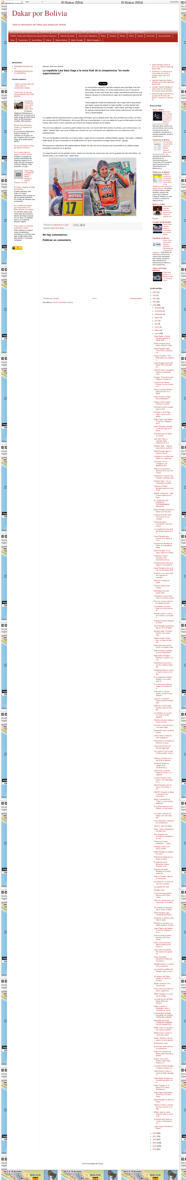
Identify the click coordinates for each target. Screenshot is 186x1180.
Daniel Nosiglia (123, 32)
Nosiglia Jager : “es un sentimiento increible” (162, 482)
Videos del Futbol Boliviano (160, 269)
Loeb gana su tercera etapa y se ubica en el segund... (163, 693)
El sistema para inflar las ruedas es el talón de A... (163, 686)
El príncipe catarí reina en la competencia (163, 1047)
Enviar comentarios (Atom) (63, 302)
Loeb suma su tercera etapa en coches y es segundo (163, 773)
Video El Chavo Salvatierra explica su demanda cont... (164, 372)
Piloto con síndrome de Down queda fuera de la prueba (163, 1053)
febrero (157, 330)
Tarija (12, 40)
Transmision (23, 40)
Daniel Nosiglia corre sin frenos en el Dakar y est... (163, 787)
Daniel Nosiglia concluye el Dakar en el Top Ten (164, 511)
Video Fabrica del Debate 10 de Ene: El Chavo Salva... (163, 1094)
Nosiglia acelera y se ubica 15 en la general (164, 965)
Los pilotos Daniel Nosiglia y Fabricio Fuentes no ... (164, 1067)
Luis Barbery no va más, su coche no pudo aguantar (163, 715)
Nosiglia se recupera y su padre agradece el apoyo (164, 924)
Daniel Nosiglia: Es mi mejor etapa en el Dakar (163, 552)
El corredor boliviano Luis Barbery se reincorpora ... (163, 808)
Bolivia (63, 32)
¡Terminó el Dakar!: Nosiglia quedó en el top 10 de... (163, 488)
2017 (155, 1136)
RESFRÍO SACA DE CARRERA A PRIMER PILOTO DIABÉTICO (163, 1022)
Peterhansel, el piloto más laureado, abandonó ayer (164, 477)
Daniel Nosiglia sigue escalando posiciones (163, 914)
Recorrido (151, 36)
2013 (155, 1149)
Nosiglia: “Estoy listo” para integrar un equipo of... (163, 378)
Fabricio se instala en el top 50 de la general (162, 759)
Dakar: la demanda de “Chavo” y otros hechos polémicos (163, 801)
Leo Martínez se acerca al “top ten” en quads (163, 883)
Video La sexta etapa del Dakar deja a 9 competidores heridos (24, 86)
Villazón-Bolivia (61, 40)
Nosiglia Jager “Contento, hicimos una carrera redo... (163, 633)
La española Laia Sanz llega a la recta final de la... (163, 608)
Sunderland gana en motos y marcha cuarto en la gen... (164, 672)
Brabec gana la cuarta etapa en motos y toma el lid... (163, 1114)
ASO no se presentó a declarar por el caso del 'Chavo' (163, 471)
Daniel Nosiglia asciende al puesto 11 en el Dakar (164, 627)
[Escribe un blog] (76, 225)
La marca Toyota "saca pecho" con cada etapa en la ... (163, 780)
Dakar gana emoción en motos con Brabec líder (163, 646)
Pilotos (122, 36)
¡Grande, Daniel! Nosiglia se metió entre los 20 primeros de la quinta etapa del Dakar (162, 89)
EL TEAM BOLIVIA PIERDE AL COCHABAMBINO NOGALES (161, 503)
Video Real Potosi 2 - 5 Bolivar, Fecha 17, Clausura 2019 (168, 276)
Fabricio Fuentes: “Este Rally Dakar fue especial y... (164, 358)
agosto (157, 317)
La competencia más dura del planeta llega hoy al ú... (163, 531)
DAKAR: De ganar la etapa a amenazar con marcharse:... (164, 794)
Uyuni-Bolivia (37, 40)
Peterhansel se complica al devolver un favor (164, 742)
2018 (155, 1133)
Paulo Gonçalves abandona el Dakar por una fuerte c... (163, 959)
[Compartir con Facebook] (81, 225)
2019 (155, 305)
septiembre (159, 314)
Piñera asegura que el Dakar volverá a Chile (163, 344)
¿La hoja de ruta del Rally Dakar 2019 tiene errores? (163, 1001)
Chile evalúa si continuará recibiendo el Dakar (23, 227)
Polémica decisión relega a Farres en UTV (164, 721)
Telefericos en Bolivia (161, 172)
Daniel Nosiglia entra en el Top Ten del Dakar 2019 (163, 569)
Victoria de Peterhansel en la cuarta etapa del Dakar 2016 (28, 105)
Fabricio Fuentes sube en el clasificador (163, 877)
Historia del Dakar (67, 36)
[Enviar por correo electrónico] (74, 225)
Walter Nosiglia (77, 40)
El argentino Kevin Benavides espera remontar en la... (161, 864)
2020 (155, 302)
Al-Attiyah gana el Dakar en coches (163, 435)
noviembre (159, 311)
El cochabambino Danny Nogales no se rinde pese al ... (163, 679)
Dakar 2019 (55, 228)
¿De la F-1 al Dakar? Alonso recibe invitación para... (163, 701)
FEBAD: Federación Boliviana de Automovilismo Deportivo (33, 36)
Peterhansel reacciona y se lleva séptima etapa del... (163, 665)
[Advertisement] (93, 51)
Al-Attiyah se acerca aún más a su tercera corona (164, 597)
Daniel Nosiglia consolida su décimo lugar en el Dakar (163, 428)
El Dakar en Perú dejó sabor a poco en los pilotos (162, 414)
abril (156, 324)
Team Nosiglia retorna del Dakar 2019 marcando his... (163, 365)
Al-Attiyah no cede (161, 1043)
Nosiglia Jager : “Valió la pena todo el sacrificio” (163, 447)
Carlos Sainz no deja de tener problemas (162, 737)
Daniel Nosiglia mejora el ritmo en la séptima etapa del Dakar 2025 (162, 67)
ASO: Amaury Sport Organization (23, 32)
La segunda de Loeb (161, 887)
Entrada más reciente (51, 298)
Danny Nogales (139, 32)
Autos (55, 32)
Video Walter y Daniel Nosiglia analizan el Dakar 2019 (162, 338)
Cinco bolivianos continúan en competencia (164, 822)
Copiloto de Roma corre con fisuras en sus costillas (162, 517)
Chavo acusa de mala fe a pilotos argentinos (163, 990)
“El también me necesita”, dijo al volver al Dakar (163, 909)
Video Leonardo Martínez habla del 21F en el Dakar (163, 391)
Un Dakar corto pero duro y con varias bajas (164, 726)
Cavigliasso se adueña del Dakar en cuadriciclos (163, 457)
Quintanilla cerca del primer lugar (161, 592)
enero (157, 333)
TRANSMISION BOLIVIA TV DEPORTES (23, 72)
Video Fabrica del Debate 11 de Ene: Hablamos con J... (163, 930)
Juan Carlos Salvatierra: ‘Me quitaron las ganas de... (163, 952)
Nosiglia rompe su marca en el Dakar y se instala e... (163, 615)
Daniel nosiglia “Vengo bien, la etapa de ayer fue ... (163, 640)
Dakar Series (108, 32)
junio (157, 321)
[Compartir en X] (79, 225)
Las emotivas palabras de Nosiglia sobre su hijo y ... (163, 971)
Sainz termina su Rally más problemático (162, 398)
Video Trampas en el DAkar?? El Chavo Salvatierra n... (161, 1087)
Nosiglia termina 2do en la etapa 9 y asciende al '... (164, 564)
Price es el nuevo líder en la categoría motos (163, 602)
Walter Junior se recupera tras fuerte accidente (163, 1029)
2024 (155, 295)
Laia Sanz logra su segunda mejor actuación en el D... (162, 441)
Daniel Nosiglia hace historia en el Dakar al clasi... (163, 538)
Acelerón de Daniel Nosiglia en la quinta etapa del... (162, 871)
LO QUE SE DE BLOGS (162, 222)
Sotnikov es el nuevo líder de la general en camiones (163, 575)
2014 (155, 1146)
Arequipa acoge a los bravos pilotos (161, 848)
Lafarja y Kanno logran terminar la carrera (162, 403)
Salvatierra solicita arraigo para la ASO (163, 408)
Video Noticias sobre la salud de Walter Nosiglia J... (164, 1073)
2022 (155, 299)
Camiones (74, 32)
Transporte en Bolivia (161, 140)
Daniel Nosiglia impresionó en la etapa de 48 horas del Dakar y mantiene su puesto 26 (163, 97)
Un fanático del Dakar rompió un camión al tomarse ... (162, 978)
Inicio (95, 298)
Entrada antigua (136, 298)
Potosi (131, 36)
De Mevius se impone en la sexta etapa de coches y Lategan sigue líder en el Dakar (162, 74)
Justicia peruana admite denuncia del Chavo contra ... (162, 895)
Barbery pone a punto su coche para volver (163, 1034)
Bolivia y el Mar (159, 204)
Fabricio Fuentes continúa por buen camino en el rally (163, 1107)
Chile (84, 32)
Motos (103, 36)
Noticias (113, 36)
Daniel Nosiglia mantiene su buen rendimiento (163, 652)
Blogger (100, 1164)
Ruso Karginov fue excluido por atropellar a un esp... (163, 836)
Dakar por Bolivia (39, 13)
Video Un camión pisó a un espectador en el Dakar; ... (164, 902)
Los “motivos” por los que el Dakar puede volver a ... (163, 753)
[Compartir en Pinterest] (84, 225)
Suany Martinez (164, 36)
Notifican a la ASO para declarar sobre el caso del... (163, 708)
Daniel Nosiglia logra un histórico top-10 (162, 452)
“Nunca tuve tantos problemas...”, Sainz (162, 842)
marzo (157, 327)
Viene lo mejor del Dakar (163, 826)
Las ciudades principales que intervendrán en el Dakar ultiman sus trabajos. (24, 207)
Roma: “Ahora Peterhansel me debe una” (163, 830)
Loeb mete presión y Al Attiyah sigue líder (162, 747)
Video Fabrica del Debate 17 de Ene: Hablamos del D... (163, 421)
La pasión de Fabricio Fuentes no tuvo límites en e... (163, 384)
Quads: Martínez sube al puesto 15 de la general (163, 1039)
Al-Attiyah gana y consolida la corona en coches (163, 524)
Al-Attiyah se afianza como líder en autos (164, 919)
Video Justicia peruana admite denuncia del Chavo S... (162, 945)
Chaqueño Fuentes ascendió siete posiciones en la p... (162, 558)
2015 (155, 1143)
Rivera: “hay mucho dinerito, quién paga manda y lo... (162, 1061)
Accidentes (44, 32)
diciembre (158, 308)
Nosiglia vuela (159, 890)
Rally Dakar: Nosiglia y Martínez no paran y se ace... (163, 658)
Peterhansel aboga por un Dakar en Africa (163, 858)
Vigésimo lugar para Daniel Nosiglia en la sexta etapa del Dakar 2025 (163, 82)
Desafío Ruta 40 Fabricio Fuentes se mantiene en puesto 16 (23, 127)
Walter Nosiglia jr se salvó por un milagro (163, 995)
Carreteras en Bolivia (161, 238)
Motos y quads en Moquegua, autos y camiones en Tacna (162, 1008)
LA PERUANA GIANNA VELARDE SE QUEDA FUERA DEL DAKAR (163, 1015)
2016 (155, 1140)
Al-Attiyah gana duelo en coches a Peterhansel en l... (163, 1121)
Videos (48, 40)
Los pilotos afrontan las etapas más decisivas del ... (163, 815)
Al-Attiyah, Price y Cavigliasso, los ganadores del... (161, 463)
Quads (140, 36)
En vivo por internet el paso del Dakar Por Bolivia (24, 147)
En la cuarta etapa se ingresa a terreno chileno (23, 153)
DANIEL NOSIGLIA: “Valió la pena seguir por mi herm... (163, 495)
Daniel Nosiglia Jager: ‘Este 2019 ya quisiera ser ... (163, 350)
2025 (155, 292)
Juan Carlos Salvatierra (87, 36)
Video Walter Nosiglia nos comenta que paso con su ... (163, 1080)
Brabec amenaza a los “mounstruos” (162, 985)
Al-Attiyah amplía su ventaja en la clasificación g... (161, 765)
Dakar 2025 (94, 32)
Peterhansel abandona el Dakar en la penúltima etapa (163, 545)
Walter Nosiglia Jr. (94, 40)
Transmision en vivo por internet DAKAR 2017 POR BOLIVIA (24, 94)
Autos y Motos (158, 110)
